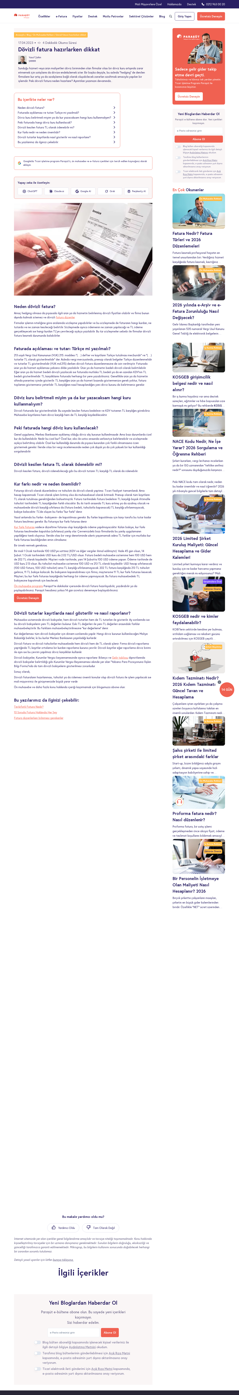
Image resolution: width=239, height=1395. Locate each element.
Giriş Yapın (184, 16)
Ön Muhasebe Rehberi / (44, 35)
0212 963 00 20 (215, 4)
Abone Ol (110, 1332)
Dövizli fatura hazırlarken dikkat (71, 35)
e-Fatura (61, 16)
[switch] (37, 1342)
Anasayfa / (21, 35)
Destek (191, 4)
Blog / (29, 35)
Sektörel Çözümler (141, 16)
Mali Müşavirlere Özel (148, 4)
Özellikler (44, 16)
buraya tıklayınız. (63, 1260)
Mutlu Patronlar (113, 16)
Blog (162, 16)
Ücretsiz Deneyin (211, 16)
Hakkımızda (174, 4)
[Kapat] (219, 682)
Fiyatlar (78, 16)
